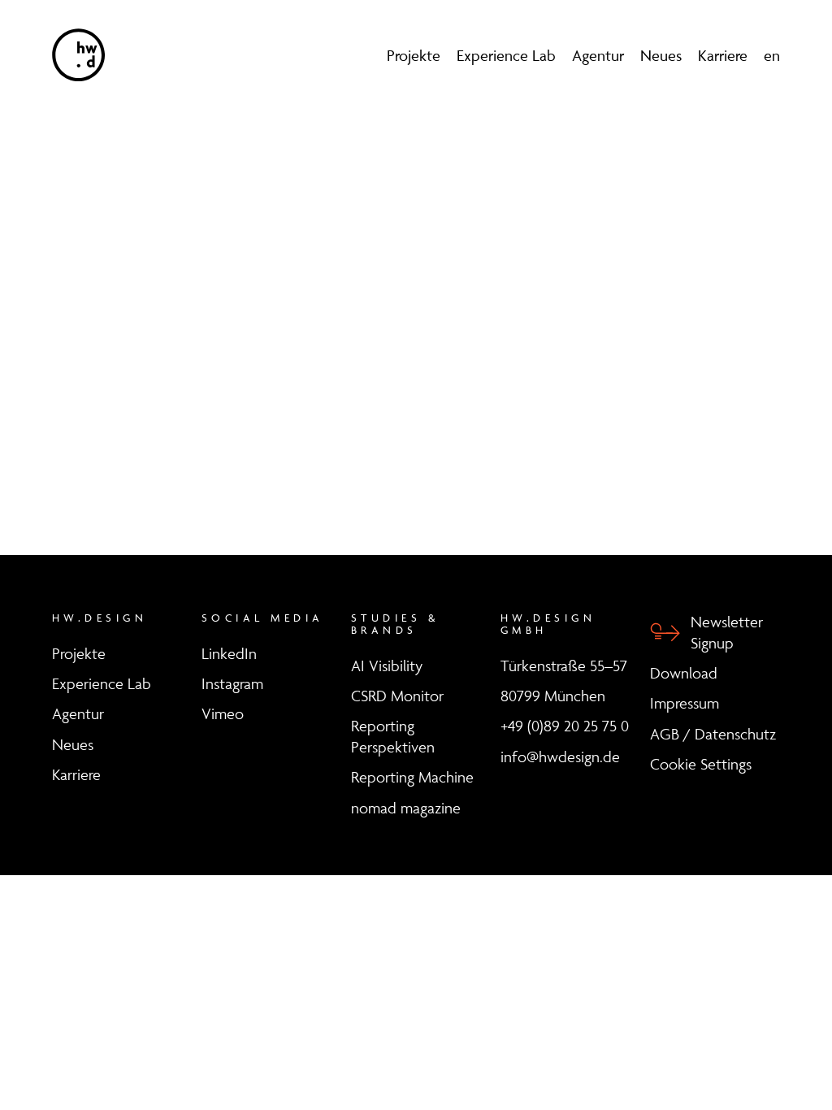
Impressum (684, 703)
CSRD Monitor (397, 695)
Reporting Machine (412, 777)
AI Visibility (386, 665)
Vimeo (223, 713)
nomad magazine (406, 807)
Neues (661, 55)
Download (683, 673)
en (772, 55)
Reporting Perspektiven (393, 736)
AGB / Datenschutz (713, 734)
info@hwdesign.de (560, 756)
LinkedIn (229, 653)
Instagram (232, 683)
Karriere (723, 55)
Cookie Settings (701, 764)
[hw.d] (78, 54)
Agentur (598, 55)
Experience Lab (506, 55)
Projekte (413, 55)
